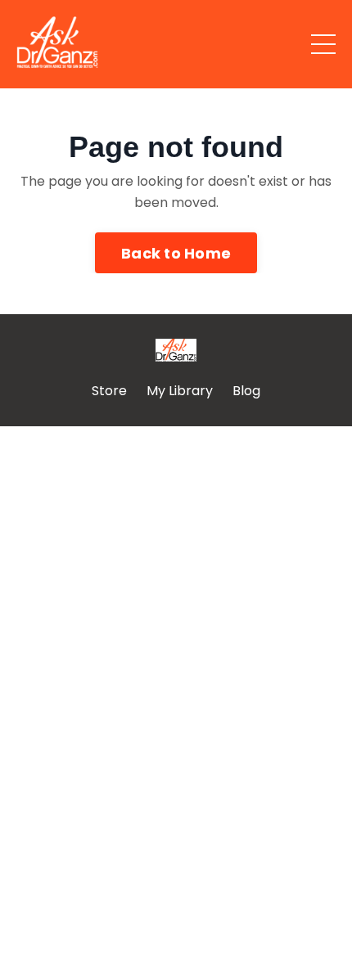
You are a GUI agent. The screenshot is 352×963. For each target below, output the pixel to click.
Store (109, 390)
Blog (246, 390)
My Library (180, 390)
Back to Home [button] (176, 253)
